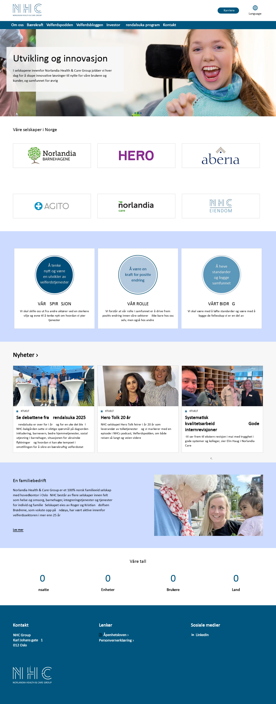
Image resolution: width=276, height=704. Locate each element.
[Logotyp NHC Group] (32, 677)
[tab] (135, 113)
